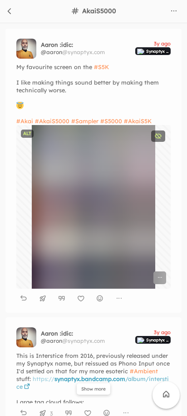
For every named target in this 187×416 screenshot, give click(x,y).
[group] (93, 298)
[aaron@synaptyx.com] (26, 49)
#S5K (101, 66)
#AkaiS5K (138, 121)
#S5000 (111, 121)
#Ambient (144, 371)
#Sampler (84, 121)
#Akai (24, 121)
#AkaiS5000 (52, 121)
